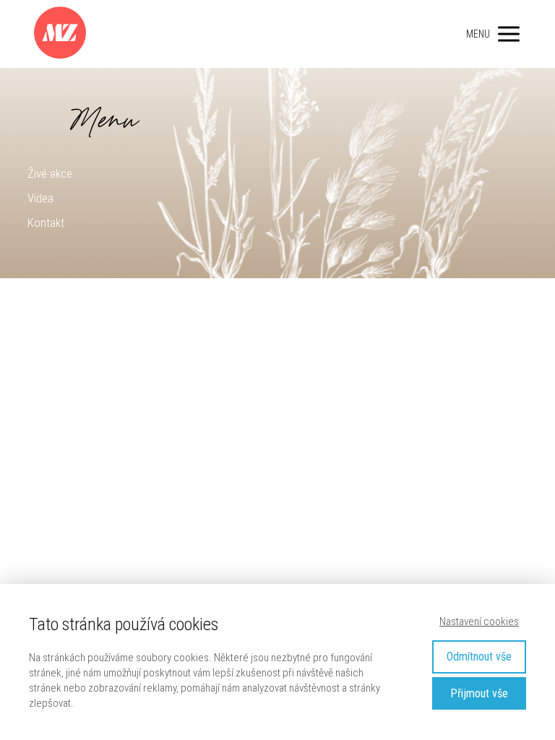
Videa (40, 198)
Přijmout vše (479, 693)
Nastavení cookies (479, 621)
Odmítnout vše (479, 656)
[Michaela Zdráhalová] (59, 34)
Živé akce (49, 173)
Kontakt (45, 222)
